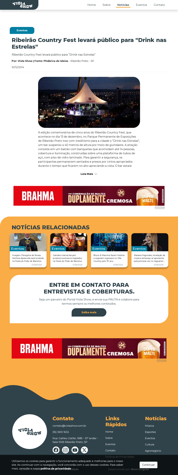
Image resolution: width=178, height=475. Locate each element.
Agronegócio (153, 450)
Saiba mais (89, 312)
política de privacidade (56, 468)
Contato (159, 5)
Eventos (141, 5)
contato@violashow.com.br (69, 425)
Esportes (150, 432)
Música (149, 425)
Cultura (149, 444)
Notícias (123, 5)
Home (91, 5)
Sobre (106, 5)
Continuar (148, 464)
